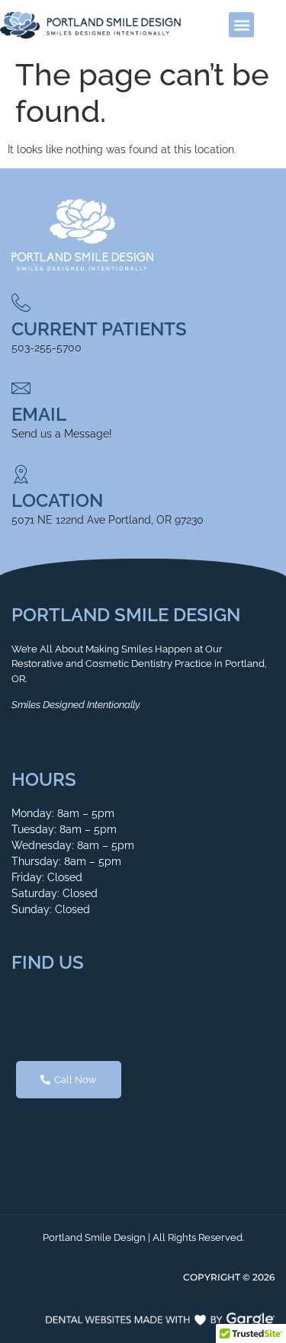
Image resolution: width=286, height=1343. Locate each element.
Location (57, 500)
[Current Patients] (21, 303)
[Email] (21, 388)
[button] (241, 24)
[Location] (21, 474)
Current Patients (99, 329)
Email (38, 414)
